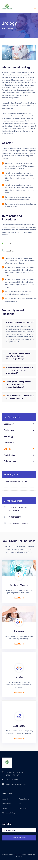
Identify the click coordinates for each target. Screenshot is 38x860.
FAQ (20, 803)
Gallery (4, 808)
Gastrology (9, 430)
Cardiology (9, 424)
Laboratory (19, 725)
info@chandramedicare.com (15, 784)
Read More (18, 598)
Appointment (24, 799)
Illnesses (19, 631)
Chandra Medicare (23, 854)
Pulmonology (10, 461)
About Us (5, 799)
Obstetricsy (9, 442)
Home (4, 28)
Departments (6, 803)
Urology (7, 448)
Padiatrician (9, 455)
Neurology (8, 436)
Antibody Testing (19, 585)
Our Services (23, 808)
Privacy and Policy (8, 813)
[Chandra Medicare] (7, 6)
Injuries (19, 677)
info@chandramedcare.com (18, 523)
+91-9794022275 (14, 517)
